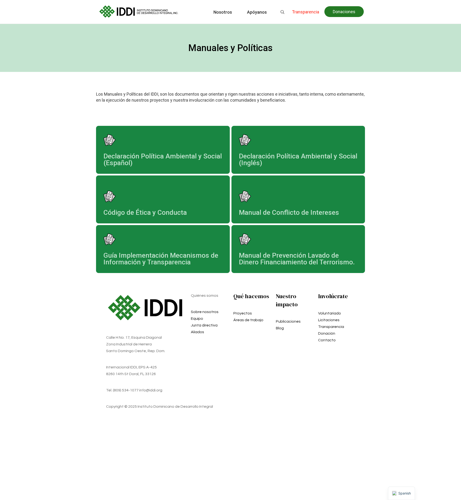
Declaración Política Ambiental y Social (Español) (162, 159)
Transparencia (331, 327)
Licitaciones (329, 320)
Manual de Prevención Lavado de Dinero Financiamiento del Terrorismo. (297, 258)
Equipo (197, 318)
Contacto (327, 340)
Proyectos (242, 313)
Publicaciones (288, 321)
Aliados (197, 332)
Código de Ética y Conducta (145, 212)
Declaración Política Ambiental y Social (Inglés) (298, 159)
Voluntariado (329, 313)
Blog (280, 328)
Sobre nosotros (204, 312)
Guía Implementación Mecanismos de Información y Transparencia (160, 258)
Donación (326, 333)
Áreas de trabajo (248, 320)
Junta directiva (204, 325)
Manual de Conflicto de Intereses (289, 212)
